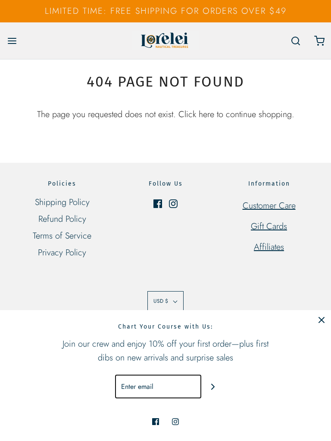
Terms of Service (62, 236)
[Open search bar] (295, 41)
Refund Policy (62, 219)
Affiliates (269, 247)
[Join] (213, 386)
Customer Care (269, 205)
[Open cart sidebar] (319, 41)
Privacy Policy (62, 252)
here (206, 114)
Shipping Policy (62, 202)
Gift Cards (269, 226)
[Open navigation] (12, 41)
